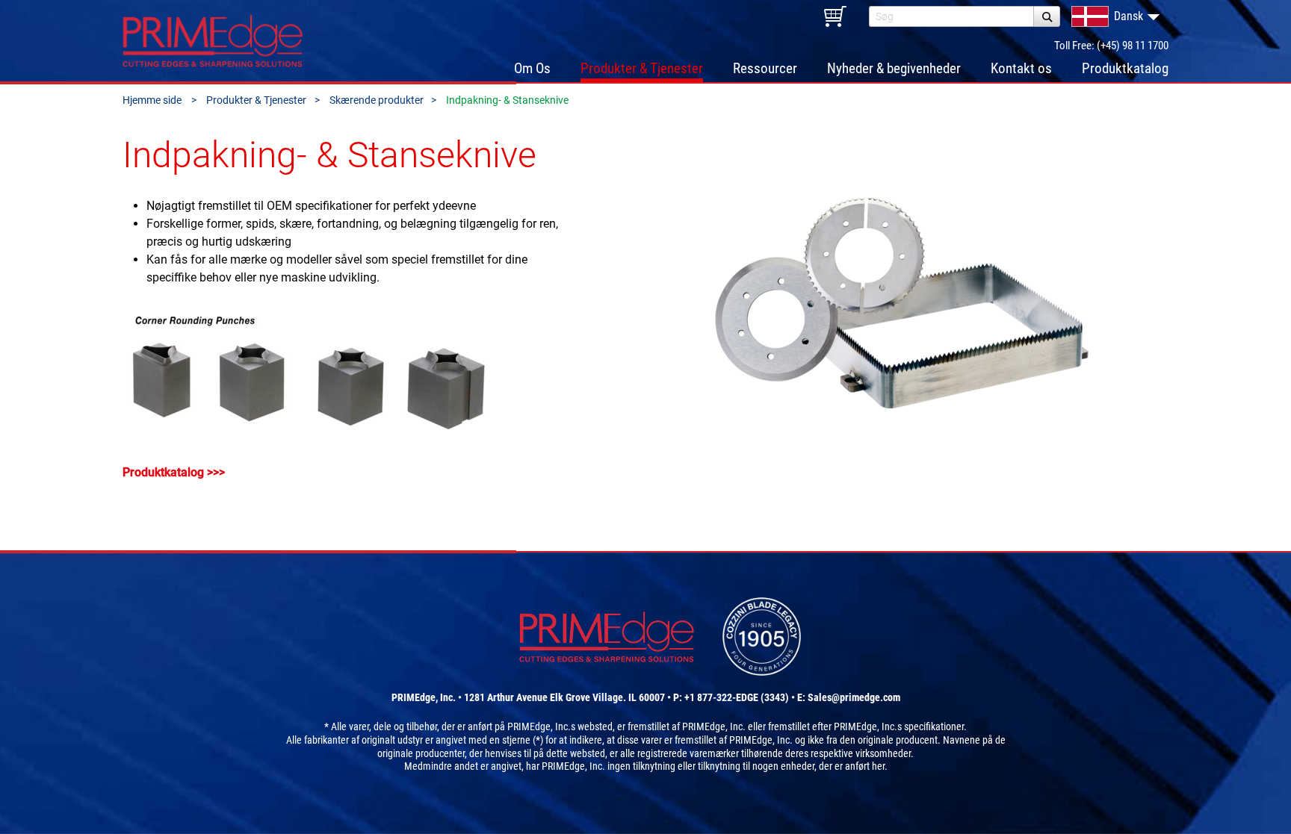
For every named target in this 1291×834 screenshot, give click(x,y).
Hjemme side (153, 100)
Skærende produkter (376, 100)
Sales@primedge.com (854, 697)
